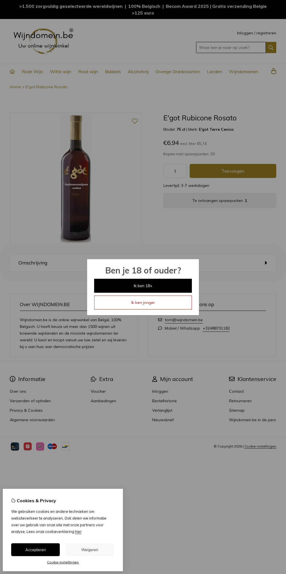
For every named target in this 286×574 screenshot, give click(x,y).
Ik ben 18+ (143, 285)
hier (78, 531)
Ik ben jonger (143, 302)
